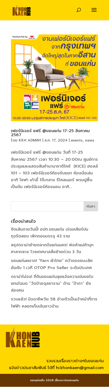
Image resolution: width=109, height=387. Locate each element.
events (77, 140)
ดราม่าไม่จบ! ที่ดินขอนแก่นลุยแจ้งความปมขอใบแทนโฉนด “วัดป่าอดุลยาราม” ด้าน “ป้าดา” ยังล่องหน (52, 283)
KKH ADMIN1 (30, 140)
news (89, 140)
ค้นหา (90, 206)
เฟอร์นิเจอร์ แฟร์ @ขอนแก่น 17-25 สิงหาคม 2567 (50, 133)
